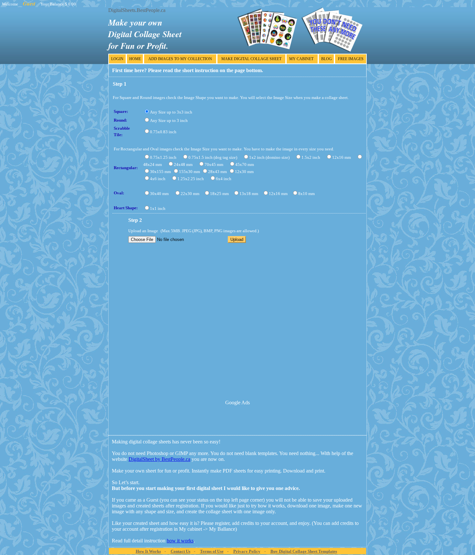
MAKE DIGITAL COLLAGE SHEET (251, 59)
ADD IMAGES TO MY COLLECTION (180, 59)
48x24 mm (152, 164)
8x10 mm (306, 193)
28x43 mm (217, 171)
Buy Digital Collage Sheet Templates (303, 551)
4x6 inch (157, 178)
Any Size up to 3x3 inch (171, 112)
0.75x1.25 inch (163, 157)
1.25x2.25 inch (190, 178)
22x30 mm (190, 193)
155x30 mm (189, 171)
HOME (135, 59)
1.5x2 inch (310, 157)
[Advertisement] (237, 420)
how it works (180, 540)
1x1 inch (157, 208)
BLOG (326, 59)
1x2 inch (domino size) (269, 157)
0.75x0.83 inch (163, 131)
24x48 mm (183, 164)
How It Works (148, 551)
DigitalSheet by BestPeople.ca (159, 459)
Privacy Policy (246, 551)
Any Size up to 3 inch (169, 120)
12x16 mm (341, 157)
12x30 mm (244, 171)
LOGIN (117, 59)
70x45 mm (214, 164)
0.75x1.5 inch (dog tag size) (212, 157)
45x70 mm (244, 164)
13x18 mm (248, 193)
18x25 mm (219, 193)
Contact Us (180, 551)
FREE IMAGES (351, 59)
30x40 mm (159, 193)
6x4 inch (223, 178)
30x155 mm (160, 171)
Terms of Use (212, 551)
